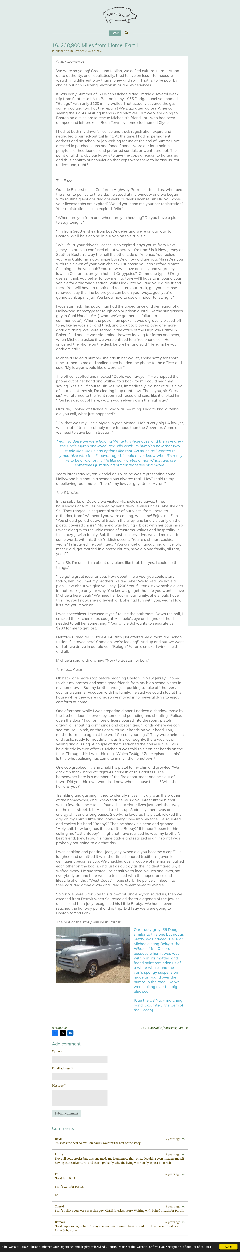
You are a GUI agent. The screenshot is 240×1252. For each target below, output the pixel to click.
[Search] (126, 32)
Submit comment (66, 1113)
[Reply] (183, 1139)
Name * (57, 1051)
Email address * (62, 1068)
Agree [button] (228, 1246)
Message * (59, 1085)
